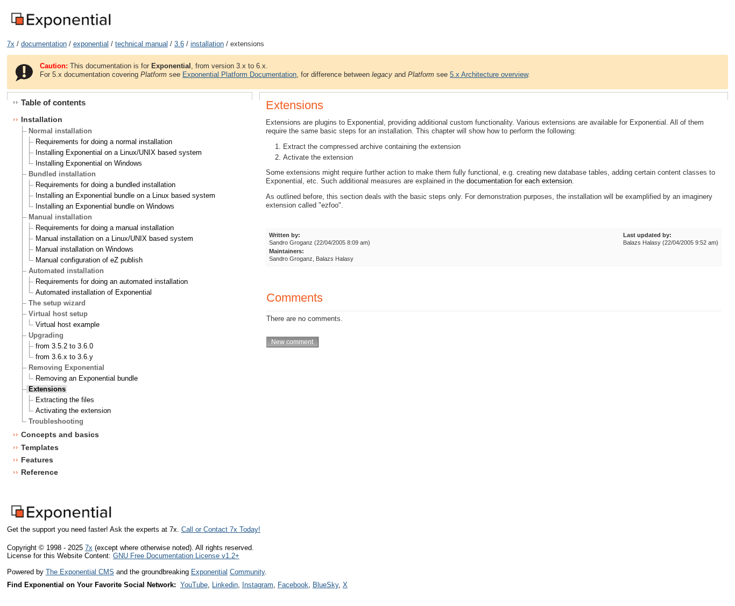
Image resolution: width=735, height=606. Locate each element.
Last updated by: (647, 235)
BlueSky (325, 585)
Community (247, 572)
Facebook (293, 585)
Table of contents (53, 102)
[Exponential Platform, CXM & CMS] (60, 29)
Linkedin (225, 585)
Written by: (284, 235)
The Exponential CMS (80, 572)
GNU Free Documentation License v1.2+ (176, 556)
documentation (44, 44)
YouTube (194, 585)
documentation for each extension (519, 181)
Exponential (209, 572)
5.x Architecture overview (489, 74)
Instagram (257, 585)
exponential (91, 44)
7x (11, 44)
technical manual (141, 44)
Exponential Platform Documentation (239, 74)
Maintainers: (286, 251)
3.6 (179, 44)
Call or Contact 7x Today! (220, 529)
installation (207, 44)
